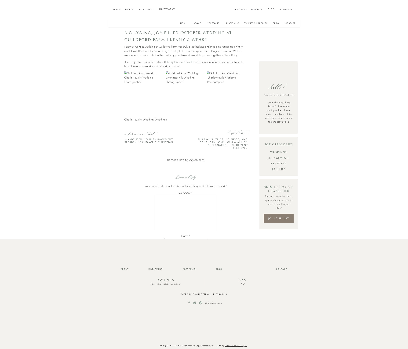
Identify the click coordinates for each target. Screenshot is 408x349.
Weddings (161, 119)
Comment (185, 193)
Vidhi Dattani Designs (236, 346)
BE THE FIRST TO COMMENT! (185, 160)
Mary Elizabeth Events (180, 62)
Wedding (148, 119)
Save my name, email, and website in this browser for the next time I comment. (185, 275)
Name (185, 236)
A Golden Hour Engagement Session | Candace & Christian (149, 141)
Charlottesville (133, 119)
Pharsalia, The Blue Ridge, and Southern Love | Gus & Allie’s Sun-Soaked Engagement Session (223, 143)
